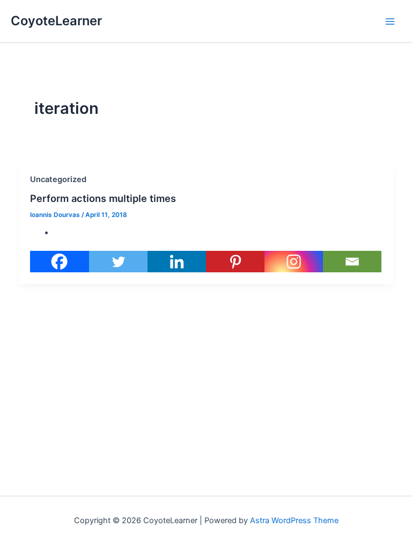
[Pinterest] (235, 261)
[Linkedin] (177, 261)
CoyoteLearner (56, 20)
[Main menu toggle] (390, 21)
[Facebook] (59, 261)
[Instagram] (293, 261)
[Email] (352, 261)
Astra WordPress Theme (294, 520)
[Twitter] (118, 261)
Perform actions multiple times (103, 198)
